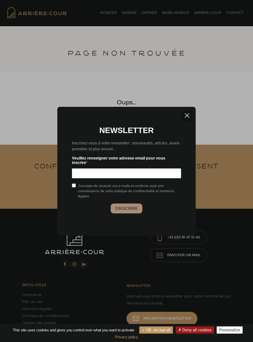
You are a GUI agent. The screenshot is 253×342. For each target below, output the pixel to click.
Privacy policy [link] (126, 337)
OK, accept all (157, 330)
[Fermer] (187, 115)
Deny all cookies (196, 330)
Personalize (229, 330)
